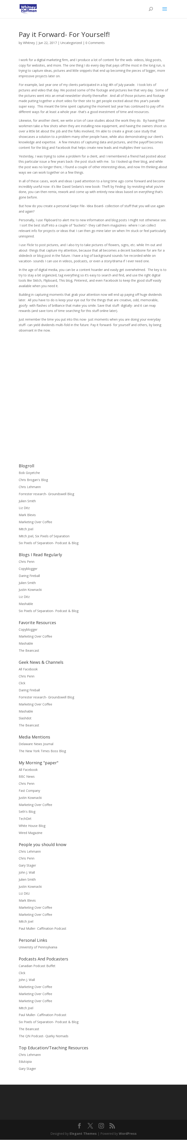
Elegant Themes (83, 1133)
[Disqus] (93, 390)
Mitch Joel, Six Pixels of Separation (44, 536)
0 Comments (95, 43)
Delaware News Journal (36, 744)
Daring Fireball (29, 576)
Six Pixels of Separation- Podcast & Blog (48, 543)
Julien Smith (27, 501)
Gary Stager (27, 865)
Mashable (26, 604)
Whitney (29, 43)
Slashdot (25, 718)
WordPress (128, 1133)
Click (22, 683)
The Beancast (29, 650)
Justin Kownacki (30, 589)
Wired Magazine (30, 833)
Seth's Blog (27, 811)
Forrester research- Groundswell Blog (46, 494)
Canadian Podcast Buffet (37, 966)
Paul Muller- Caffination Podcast (42, 928)
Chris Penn (26, 561)
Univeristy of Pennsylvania (38, 947)
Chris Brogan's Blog (33, 480)
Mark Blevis (27, 515)
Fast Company (29, 790)
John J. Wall (27, 872)
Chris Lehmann (30, 487)
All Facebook (28, 669)
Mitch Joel (26, 529)
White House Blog (32, 825)
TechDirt (25, 818)
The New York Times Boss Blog (42, 751)
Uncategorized (71, 43)
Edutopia (25, 1061)
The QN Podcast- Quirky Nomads (43, 1036)
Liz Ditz (24, 508)
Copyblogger (28, 568)
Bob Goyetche (29, 473)
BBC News (27, 776)
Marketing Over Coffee (35, 522)
